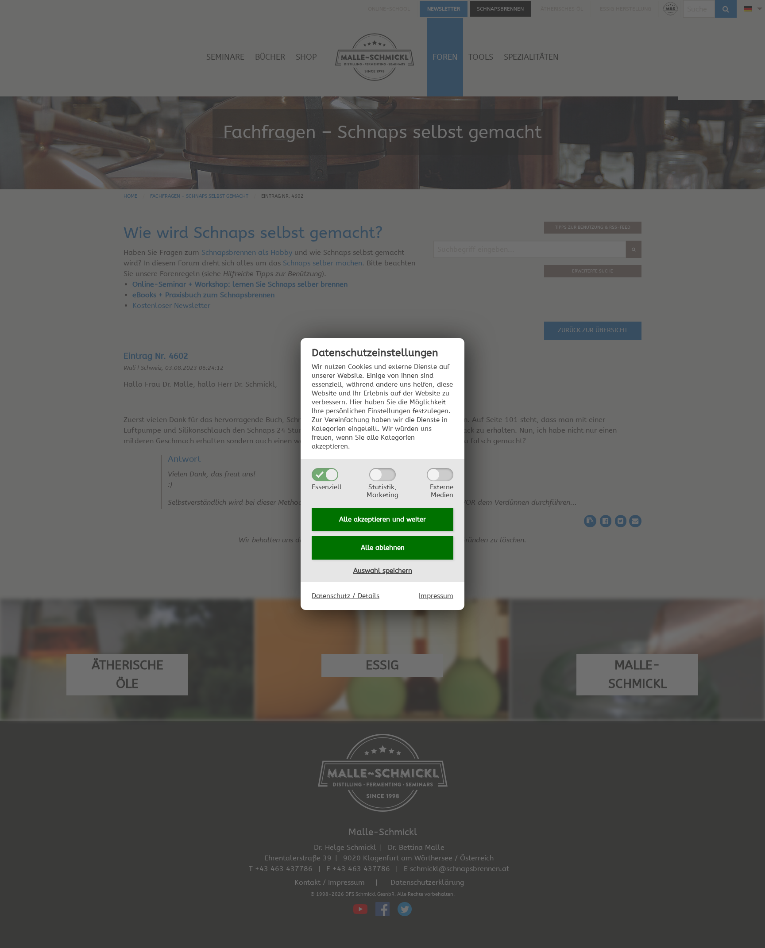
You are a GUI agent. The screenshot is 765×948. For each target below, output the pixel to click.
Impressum (436, 596)
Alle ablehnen (383, 548)
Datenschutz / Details (345, 596)
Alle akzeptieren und (382, 519)
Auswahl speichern (382, 571)
